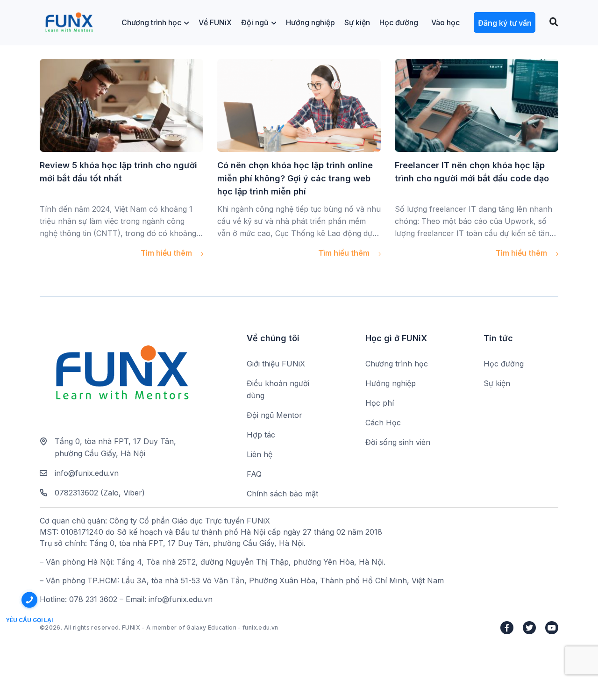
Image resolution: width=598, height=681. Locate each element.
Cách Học (383, 422)
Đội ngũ (255, 22)
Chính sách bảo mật (282, 493)
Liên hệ (259, 454)
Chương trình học (151, 22)
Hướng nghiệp (310, 22)
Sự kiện (357, 22)
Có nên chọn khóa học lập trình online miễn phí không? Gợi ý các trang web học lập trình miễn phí (295, 178)
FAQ (254, 474)
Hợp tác (261, 434)
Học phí (379, 403)
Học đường (398, 22)
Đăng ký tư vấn (505, 23)
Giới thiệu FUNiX (276, 363)
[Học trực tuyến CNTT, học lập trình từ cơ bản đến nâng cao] (69, 22)
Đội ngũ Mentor (274, 415)
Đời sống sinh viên (397, 442)
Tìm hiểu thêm (167, 253)
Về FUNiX (215, 22)
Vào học (445, 22)
